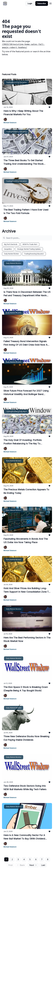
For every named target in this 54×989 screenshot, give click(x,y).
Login (30, 3)
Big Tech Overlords (10, 244)
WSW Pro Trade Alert (30, 244)
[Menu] (50, 3)
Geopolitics (8, 249)
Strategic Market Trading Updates (29, 249)
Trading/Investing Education (34, 254)
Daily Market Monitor (11, 254)
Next (31, 865)
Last (43, 865)
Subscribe (41, 3)
